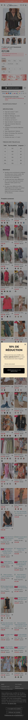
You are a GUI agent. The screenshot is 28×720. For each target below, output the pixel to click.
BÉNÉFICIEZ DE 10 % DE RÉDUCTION (14, 370)
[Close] (25, 344)
